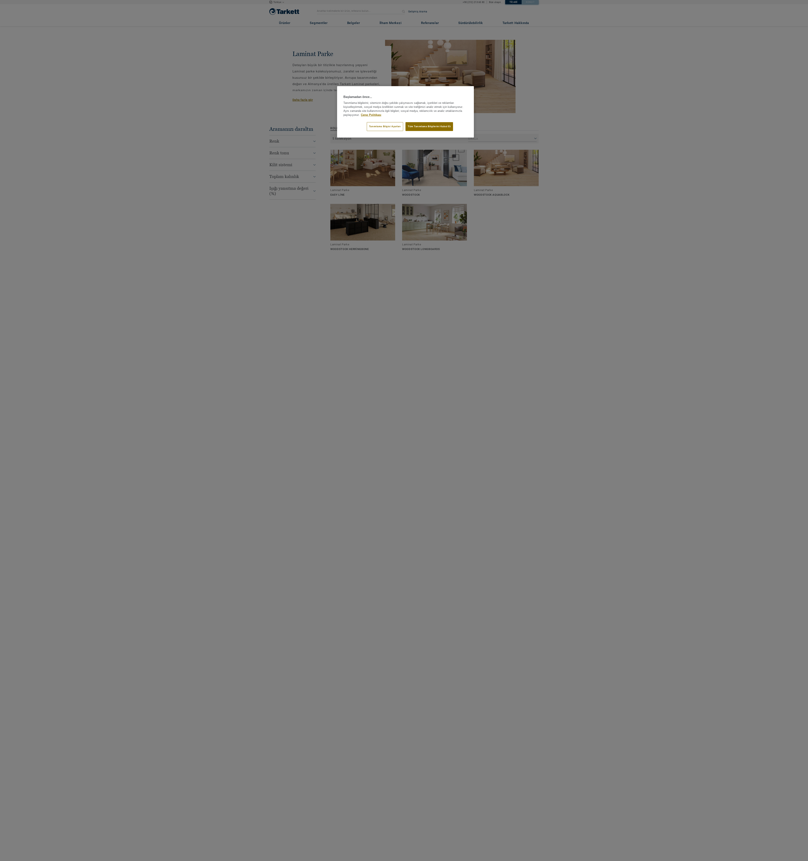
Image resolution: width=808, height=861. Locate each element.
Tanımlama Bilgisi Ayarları (385, 126)
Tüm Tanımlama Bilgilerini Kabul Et (429, 126)
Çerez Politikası (371, 114)
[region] (405, 112)
